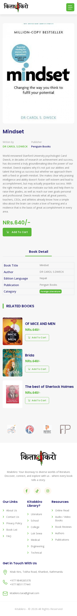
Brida (29, 355)
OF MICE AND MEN (40, 323)
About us (11, 510)
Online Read (62, 510)
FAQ (8, 536)
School (35, 520)
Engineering (37, 546)
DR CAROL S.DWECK (15, 146)
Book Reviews (63, 526)
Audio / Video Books (63, 518)
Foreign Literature (51, 291)
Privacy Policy (14, 523)
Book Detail (38, 251)
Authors (59, 533)
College (35, 527)
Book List (11, 529)
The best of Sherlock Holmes (49, 386)
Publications (62, 539)
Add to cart (39, 337)
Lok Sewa (36, 533)
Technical (36, 552)
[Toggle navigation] (70, 7)
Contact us (12, 517)
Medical (35, 539)
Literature (36, 514)
